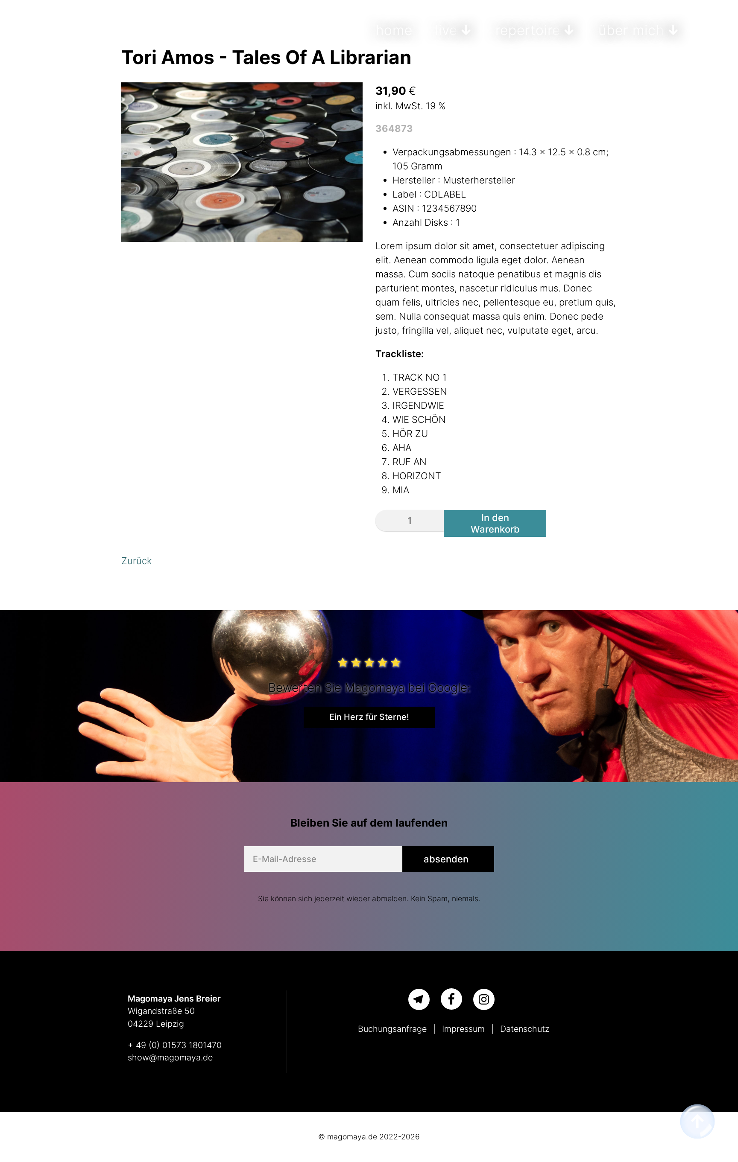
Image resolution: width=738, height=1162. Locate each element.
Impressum (463, 1029)
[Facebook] (451, 999)
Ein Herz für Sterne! (369, 717)
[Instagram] (484, 999)
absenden (446, 859)
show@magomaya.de (170, 1057)
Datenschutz (524, 1029)
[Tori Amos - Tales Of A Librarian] (242, 238)
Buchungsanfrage (392, 1029)
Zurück (136, 560)
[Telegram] (419, 999)
